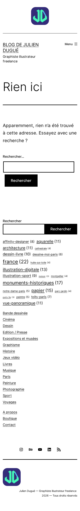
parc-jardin (63, 291)
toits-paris (41, 297)
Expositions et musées (20, 338)
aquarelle (48, 241)
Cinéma (9, 319)
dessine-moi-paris (48, 254)
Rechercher (12, 221)
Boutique (10, 418)
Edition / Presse (15, 332)
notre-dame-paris (16, 291)
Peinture (9, 383)
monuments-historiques (33, 282)
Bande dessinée (15, 313)
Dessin (8, 326)
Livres (7, 364)
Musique (9, 370)
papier (42, 290)
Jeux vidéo (11, 357)
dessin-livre (17, 254)
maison (44, 276)
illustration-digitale (25, 269)
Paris (6, 377)
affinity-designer (19, 242)
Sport (7, 396)
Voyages (9, 402)
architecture (18, 248)
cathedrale (43, 248)
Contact (9, 425)
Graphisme (11, 345)
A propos (10, 412)
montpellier (59, 276)
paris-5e (9, 297)
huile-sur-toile (40, 262)
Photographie (13, 389)
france (16, 262)
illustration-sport (20, 276)
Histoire (9, 351)
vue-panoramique (23, 303)
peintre (22, 297)
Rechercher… (13, 156)
